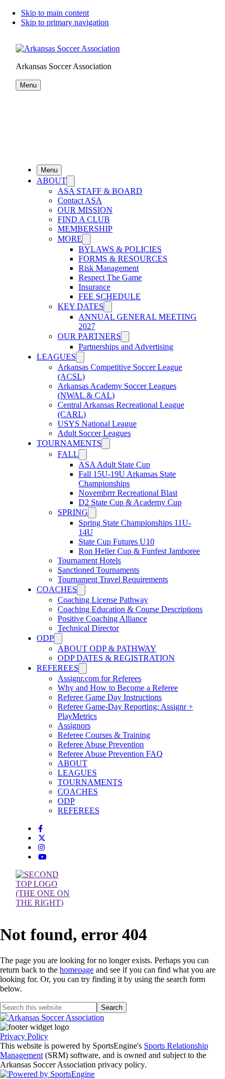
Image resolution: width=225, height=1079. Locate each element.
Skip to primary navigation (65, 22)
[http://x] (42, 838)
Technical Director (88, 628)
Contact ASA (80, 200)
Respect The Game (110, 277)
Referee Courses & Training (104, 735)
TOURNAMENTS (69, 443)
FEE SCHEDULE (109, 296)
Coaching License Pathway (103, 599)
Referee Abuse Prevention (101, 744)
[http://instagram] (41, 848)
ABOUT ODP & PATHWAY (107, 648)
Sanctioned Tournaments (98, 569)
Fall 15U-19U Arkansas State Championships (127, 479)
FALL (68, 454)
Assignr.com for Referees (99, 678)
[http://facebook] (40, 829)
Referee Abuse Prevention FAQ (110, 753)
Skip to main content (55, 12)
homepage (77, 969)
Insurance (94, 286)
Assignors (74, 725)
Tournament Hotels (89, 560)
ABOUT (51, 180)
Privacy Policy (24, 1036)
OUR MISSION (85, 209)
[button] (28, 85)
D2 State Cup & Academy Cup (130, 502)
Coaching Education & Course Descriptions (130, 609)
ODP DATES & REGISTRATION (116, 657)
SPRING (73, 512)
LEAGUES (56, 356)
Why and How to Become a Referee (118, 687)
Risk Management (108, 268)
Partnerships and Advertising (125, 346)
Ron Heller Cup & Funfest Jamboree (139, 551)
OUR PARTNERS (89, 336)
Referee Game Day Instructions (110, 697)
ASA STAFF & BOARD (100, 191)
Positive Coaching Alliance (102, 618)
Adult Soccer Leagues (94, 433)
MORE (70, 238)
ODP (45, 638)
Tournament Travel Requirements (113, 579)
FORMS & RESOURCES (122, 258)
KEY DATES (81, 306)
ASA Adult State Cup (114, 464)
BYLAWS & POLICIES (120, 249)
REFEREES (57, 667)
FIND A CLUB (84, 219)
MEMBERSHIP (85, 228)
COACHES (57, 589)
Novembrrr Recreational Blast (127, 492)
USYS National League (97, 423)
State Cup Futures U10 (116, 541)
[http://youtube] (42, 857)
